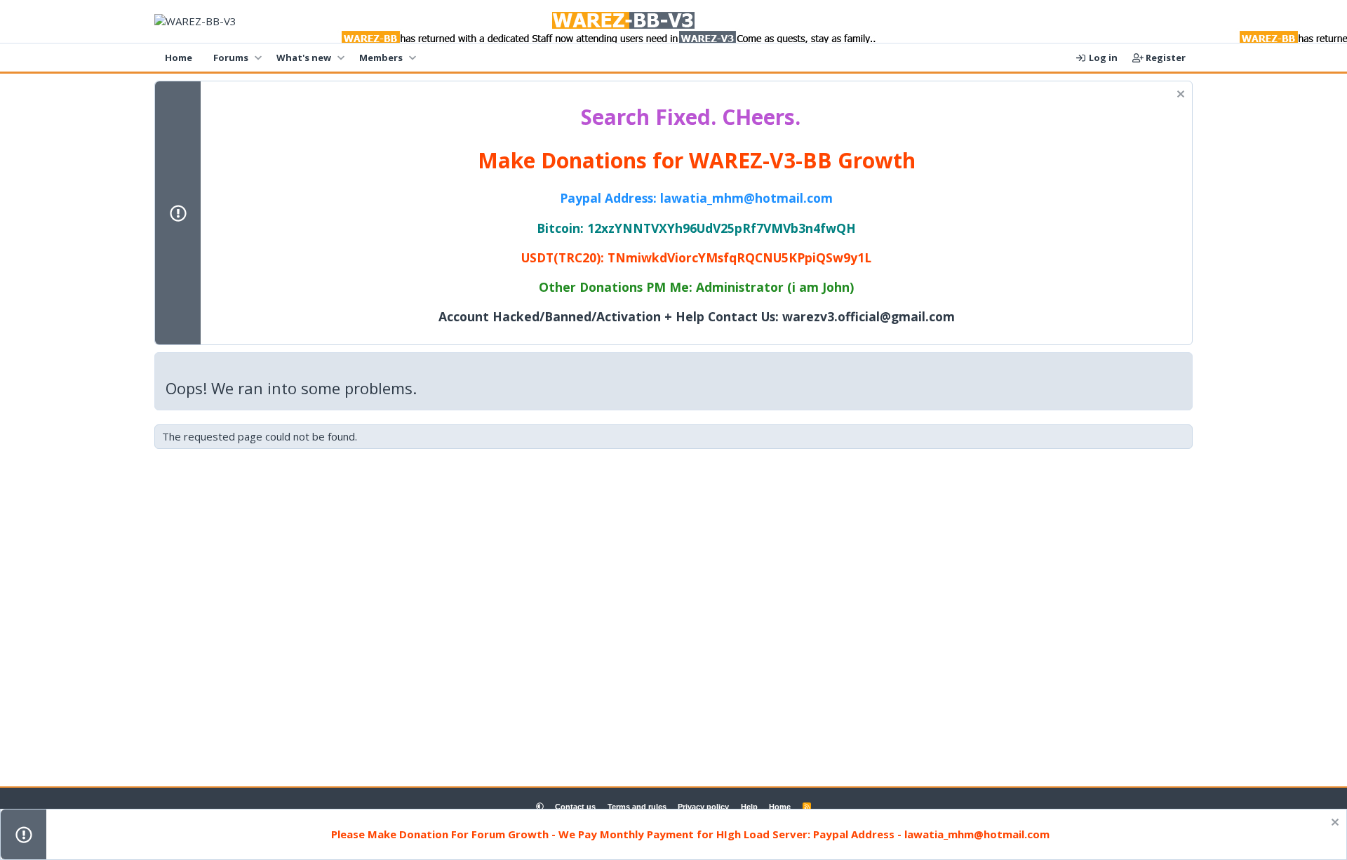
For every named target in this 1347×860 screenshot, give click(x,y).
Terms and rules (637, 806)
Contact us (575, 806)
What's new (303, 57)
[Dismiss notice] (1179, 95)
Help (749, 806)
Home (178, 57)
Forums (230, 57)
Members (381, 57)
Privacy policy (703, 806)
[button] (258, 57)
